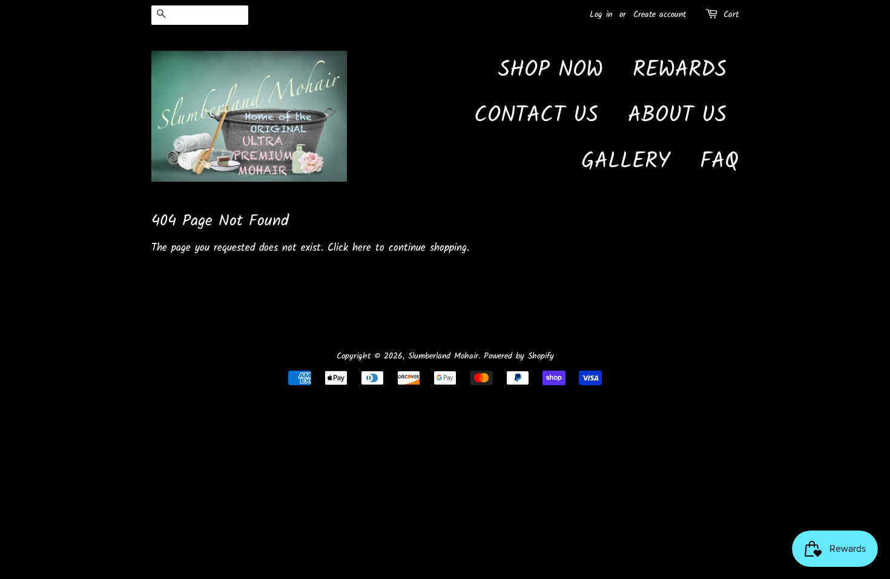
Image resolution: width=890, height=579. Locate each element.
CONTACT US (536, 116)
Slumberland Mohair (443, 356)
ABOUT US (677, 116)
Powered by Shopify (519, 356)
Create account (659, 14)
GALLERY (625, 162)
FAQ (719, 162)
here (361, 248)
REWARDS (680, 70)
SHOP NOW (550, 70)
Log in (601, 14)
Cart (731, 14)
